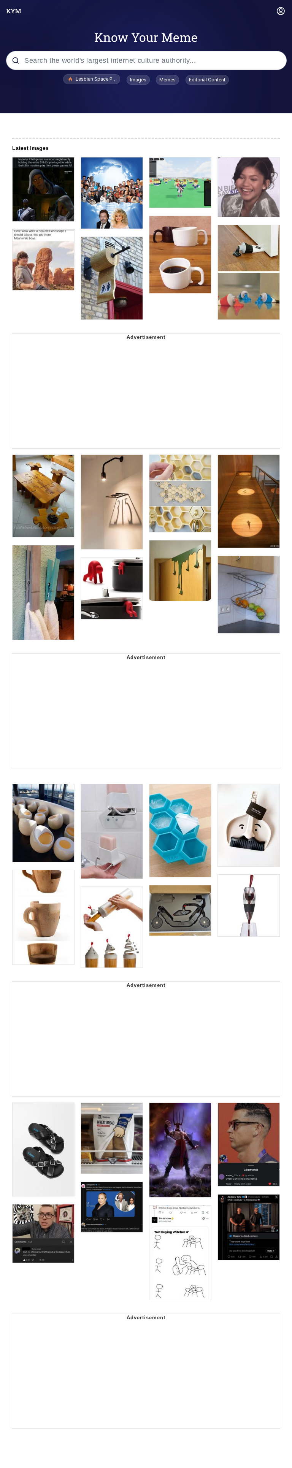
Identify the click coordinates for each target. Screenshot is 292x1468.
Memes (167, 80)
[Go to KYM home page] (13, 11)
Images (138, 80)
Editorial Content (207, 80)
